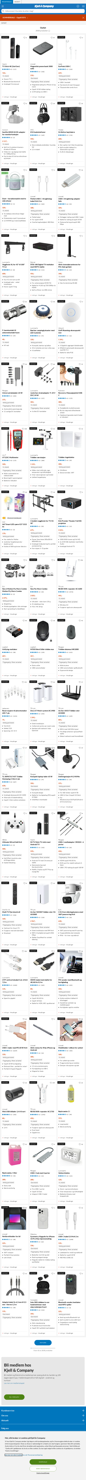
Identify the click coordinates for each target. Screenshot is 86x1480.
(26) (70, 847)
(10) (70, 917)
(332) (42, 847)
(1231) (15, 716)
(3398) (71, 1239)
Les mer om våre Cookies (13, 1455)
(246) (14, 915)
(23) (70, 270)
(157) (42, 398)
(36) (14, 1176)
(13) (70, 526)
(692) (42, 714)
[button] (49, 30)
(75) (42, 336)
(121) (70, 1176)
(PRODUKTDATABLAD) (14, 518)
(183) (70, 1051)
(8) (14, 270)
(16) (70, 336)
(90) (42, 526)
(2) (14, 137)
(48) (14, 1239)
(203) (14, 396)
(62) (42, 1242)
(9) (14, 845)
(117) (14, 69)
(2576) (71, 592)
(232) (70, 69)
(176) (70, 135)
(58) (14, 1307)
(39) (70, 460)
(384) (42, 460)
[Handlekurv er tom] (83, 6)
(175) (70, 398)
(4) (14, 530)
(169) (42, 135)
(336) (42, 71)
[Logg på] (78, 6)
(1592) (43, 1114)
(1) (14, 204)
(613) (70, 652)
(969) (42, 204)
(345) (14, 1114)
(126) (42, 917)
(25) (14, 336)
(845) (42, 985)
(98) (14, 652)
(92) (70, 204)
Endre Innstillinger (43, 1473)
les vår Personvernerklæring (32, 1455)
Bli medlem (14, 1397)
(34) (42, 592)
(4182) (15, 985)
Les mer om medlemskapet (14, 1383)
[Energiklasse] (4, 518)
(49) (70, 779)
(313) (42, 1310)
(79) (42, 779)
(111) (42, 270)
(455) (70, 985)
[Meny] (2, 6)
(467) (14, 782)
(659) (70, 716)
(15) (42, 1176)
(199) (42, 652)
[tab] (6, 2)
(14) (42, 1053)
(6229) (15, 1051)
